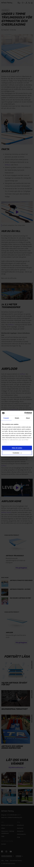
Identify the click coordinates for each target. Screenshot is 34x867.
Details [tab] (17, 418)
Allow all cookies (17, 448)
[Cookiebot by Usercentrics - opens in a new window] (24, 413)
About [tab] (28, 418)
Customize (16, 453)
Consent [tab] (6, 418)
